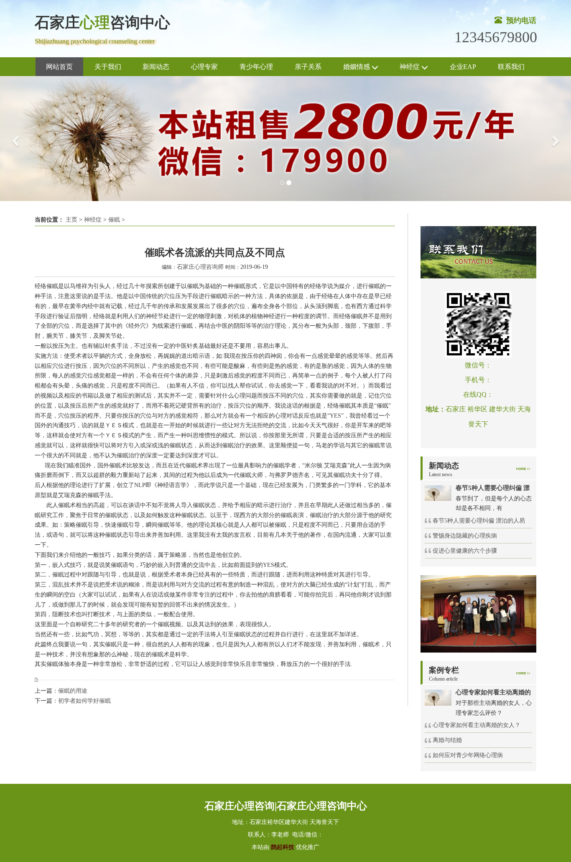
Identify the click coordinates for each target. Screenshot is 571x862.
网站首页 (59, 66)
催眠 (114, 220)
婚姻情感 (357, 66)
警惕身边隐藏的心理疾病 (465, 536)
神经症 (410, 66)
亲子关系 (308, 66)
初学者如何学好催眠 (84, 701)
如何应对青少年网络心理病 (468, 755)
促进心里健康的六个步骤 (465, 551)
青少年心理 (256, 66)
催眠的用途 (72, 691)
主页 (71, 220)
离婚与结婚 (447, 740)
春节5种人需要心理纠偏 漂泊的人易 (479, 521)
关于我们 (107, 66)
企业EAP (463, 66)
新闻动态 (156, 66)
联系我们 (511, 66)
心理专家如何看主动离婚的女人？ (476, 725)
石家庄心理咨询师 (200, 267)
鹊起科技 (282, 847)
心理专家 (204, 66)
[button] (14, 138)
